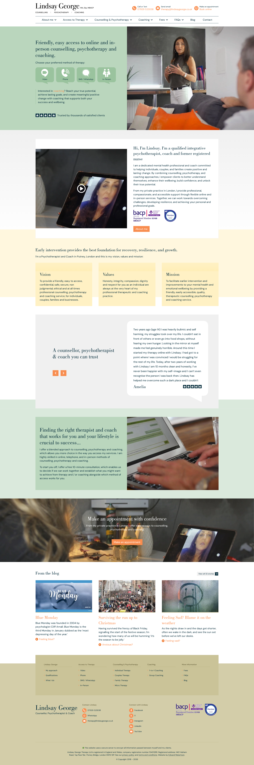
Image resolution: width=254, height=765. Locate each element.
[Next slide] (63, 373)
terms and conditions (148, 755)
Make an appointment (127, 542)
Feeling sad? (172, 640)
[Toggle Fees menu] (167, 20)
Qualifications (52, 675)
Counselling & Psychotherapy (112, 19)
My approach (51, 670)
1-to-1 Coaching (156, 670)
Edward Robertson (176, 755)
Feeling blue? (47, 639)
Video (82, 670)
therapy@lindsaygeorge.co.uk (100, 721)
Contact (207, 19)
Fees (162, 19)
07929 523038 (94, 710)
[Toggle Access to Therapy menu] (87, 20)
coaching (58, 90)
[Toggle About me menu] (55, 20)
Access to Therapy (74, 19)
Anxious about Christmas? (117, 644)
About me (47, 19)
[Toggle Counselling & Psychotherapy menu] (131, 20)
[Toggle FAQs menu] (183, 20)
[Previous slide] (55, 373)
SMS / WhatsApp (87, 680)
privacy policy (128, 755)
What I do (50, 680)
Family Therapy (121, 680)
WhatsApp (92, 715)
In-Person (84, 685)
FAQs (177, 19)
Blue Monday (46, 617)
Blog (192, 19)
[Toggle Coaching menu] (152, 20)
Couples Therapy (122, 675)
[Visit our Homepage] (64, 8)
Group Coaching (156, 675)
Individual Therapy (122, 670)
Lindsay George (50, 664)
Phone (83, 675)
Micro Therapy (121, 685)
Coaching (144, 19)
